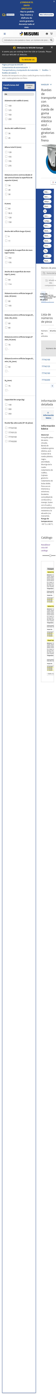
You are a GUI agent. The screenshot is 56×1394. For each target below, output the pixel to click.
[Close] (52, 47)
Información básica (48, 416)
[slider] (50, 555)
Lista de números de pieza (43, 297)
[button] (46, 14)
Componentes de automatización (15, 67)
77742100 (46, 359)
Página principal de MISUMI (12, 64)
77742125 (46, 366)
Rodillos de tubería (9, 73)
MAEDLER (45, 84)
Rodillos (45, 70)
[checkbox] (19, 106)
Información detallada (48, 296)
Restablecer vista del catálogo (45, 548)
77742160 (46, 373)
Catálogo (52, 296)
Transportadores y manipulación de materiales (20, 70)
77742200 (46, 380)
